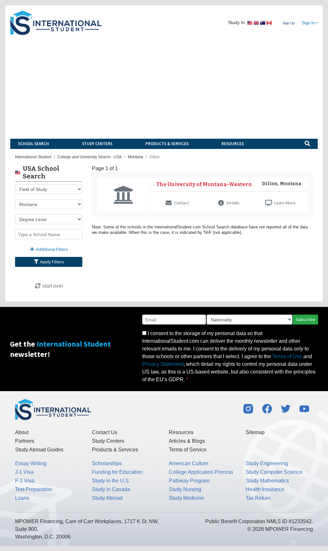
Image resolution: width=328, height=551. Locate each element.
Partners (24, 441)
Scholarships (107, 463)
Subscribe (305, 319)
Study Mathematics (267, 480)
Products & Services (167, 143)
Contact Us (104, 432)
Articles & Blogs (187, 441)
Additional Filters (51, 249)
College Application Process (201, 472)
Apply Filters (51, 262)
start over (52, 286)
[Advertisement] (164, 83)
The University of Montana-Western (204, 184)
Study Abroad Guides (39, 449)
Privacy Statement (163, 364)
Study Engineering (267, 463)
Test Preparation (33, 489)
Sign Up (289, 23)
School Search (33, 143)
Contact (181, 203)
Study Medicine (186, 498)
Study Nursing (185, 489)
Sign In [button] (308, 23)
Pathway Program (189, 480)
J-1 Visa (24, 472)
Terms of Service (188, 449)
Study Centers (97, 143)
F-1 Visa (24, 480)
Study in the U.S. (111, 480)
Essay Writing (30, 463)
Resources (232, 143)
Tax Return (258, 498)
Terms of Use (287, 356)
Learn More (284, 203)
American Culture (189, 463)
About (22, 432)
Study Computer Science (274, 472)
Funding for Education (117, 472)
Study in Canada (111, 489)
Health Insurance (265, 489)
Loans (22, 498)
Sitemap (255, 432)
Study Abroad (107, 498)
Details (233, 203)
